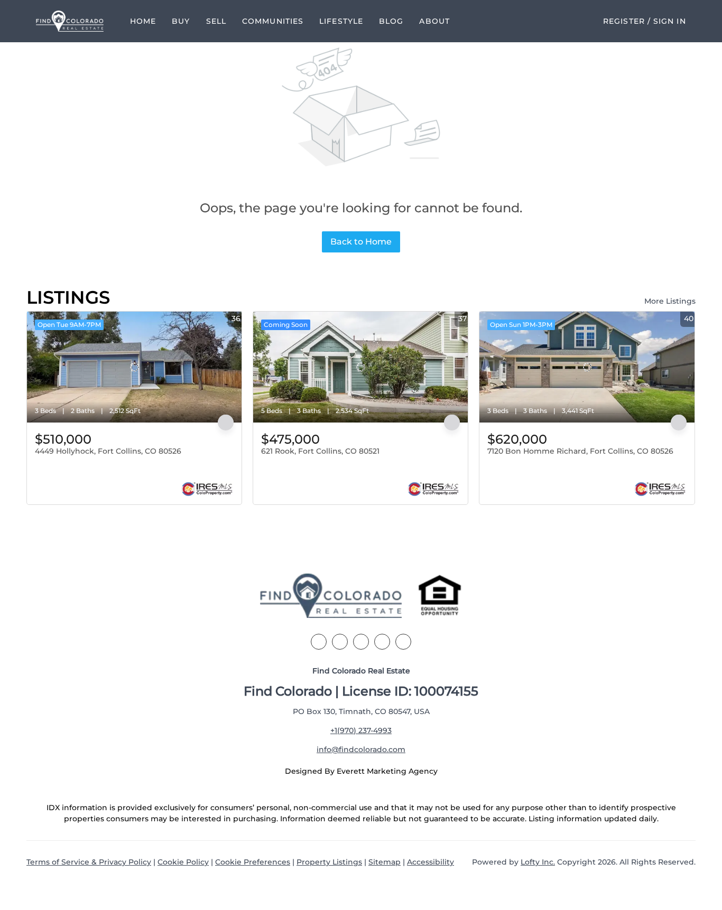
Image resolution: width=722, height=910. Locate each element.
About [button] (434, 21)
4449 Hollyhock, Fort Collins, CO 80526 (108, 451)
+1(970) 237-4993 (361, 730)
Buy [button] (181, 21)
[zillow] (361, 642)
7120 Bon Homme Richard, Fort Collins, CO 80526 (580, 451)
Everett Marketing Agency (387, 771)
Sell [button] (216, 21)
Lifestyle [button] (341, 21)
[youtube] (403, 642)
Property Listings (329, 862)
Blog (391, 21)
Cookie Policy (183, 862)
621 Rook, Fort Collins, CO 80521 (320, 451)
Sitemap (384, 862)
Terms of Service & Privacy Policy (88, 862)
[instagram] (382, 642)
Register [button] (624, 21)
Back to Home (361, 242)
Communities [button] (272, 21)
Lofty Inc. (538, 862)
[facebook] (319, 642)
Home (143, 21)
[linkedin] (340, 642)
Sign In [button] (669, 21)
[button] (70, 21)
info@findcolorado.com (361, 749)
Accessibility (430, 862)
